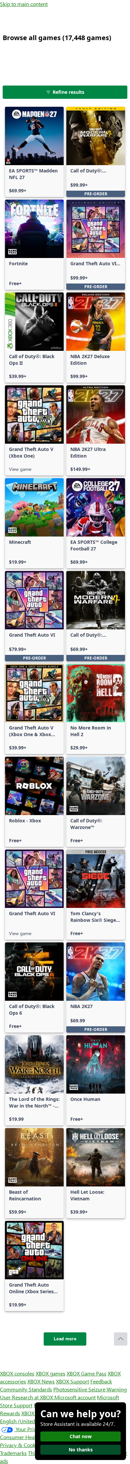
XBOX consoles (17, 1373)
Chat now (81, 1436)
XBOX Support (72, 1381)
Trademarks (13, 1452)
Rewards (10, 1413)
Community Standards (26, 1389)
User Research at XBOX (27, 1397)
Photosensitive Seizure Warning (90, 1389)
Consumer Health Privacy (29, 1436)
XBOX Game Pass (86, 1373)
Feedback (101, 1381)
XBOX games (50, 1373)
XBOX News (41, 1381)
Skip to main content (24, 3)
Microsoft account (75, 1397)
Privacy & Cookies (21, 1444)
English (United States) (26, 1421)
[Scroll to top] (120, 1339)
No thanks (81, 1449)
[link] (34, 152)
